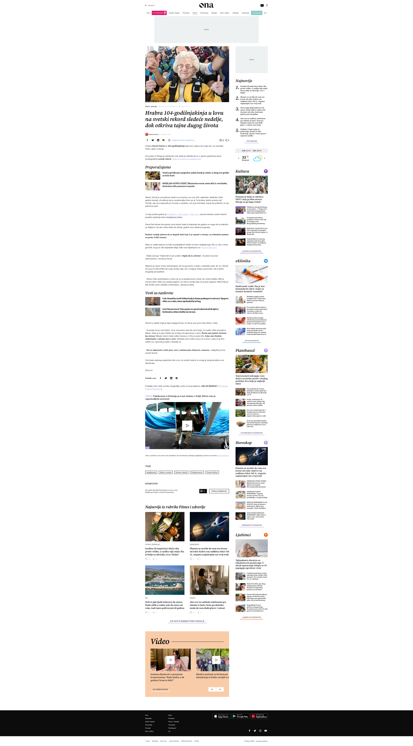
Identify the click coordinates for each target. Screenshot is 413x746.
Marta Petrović (153, 134)
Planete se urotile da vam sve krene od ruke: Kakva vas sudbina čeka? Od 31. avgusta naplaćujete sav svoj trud (250, 100)
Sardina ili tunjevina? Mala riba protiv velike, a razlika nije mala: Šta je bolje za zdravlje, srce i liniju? (252, 89)
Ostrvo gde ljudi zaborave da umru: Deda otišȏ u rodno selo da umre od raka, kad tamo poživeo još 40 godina (250, 111)
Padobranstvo (197, 472)
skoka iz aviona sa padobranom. (186, 159)
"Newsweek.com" (209, 247)
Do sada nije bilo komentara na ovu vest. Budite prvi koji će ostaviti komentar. (161, 491)
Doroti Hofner (212, 472)
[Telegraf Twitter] (255, 731)
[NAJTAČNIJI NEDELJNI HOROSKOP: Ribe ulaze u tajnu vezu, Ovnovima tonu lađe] (240, 516)
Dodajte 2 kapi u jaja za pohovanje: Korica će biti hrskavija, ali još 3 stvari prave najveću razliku (251, 132)
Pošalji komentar (219, 491)
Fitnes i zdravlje (151, 106)
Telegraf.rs (151, 5)
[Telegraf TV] (266, 731)
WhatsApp (223, 386)
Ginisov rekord (181, 472)
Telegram (157, 389)
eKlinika (243, 260)
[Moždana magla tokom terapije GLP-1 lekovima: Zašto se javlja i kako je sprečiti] (240, 299)
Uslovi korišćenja (223, 456)
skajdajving (151, 472)
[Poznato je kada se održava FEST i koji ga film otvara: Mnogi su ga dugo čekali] (252, 185)
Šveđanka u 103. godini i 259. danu (182, 214)
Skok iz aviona (165, 472)
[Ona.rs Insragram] (260, 731)
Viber (148, 389)
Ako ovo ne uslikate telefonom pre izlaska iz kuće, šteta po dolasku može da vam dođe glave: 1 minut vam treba (250, 121)
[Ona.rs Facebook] (249, 731)
